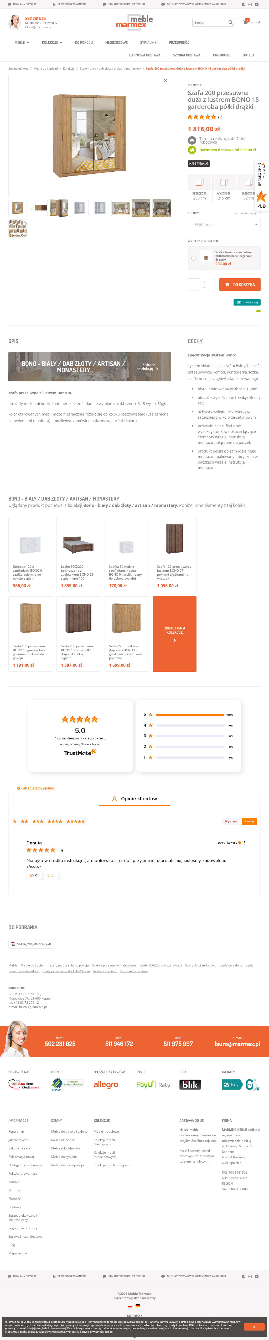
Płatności (15, 1198)
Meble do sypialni (46, 68)
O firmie (14, 1190)
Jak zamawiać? (18, 1140)
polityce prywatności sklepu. (96, 1331)
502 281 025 (35, 18)
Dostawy (14, 1207)
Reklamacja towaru (22, 1156)
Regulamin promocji (23, 1228)
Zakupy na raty (19, 1148)
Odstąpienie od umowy (25, 1165)
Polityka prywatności (23, 1173)
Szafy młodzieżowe (134, 971)
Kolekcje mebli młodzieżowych (105, 1154)
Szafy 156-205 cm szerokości (161, 965)
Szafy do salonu (231, 965)
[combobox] (224, 224)
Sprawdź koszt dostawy (25, 1236)
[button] (18, 788)
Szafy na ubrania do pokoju (69, 965)
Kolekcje (68, 68)
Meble (13, 965)
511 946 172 (32, 23)
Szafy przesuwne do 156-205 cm (66, 971)
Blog (11, 1245)
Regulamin (16, 1131)
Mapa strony (17, 1253)
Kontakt (13, 1182)
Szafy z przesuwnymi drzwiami (114, 965)
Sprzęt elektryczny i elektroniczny (22, 1217)
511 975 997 (50, 23)
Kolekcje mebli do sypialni (112, 1165)
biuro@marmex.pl (38, 27)
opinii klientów (80, 738)
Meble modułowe (106, 1131)
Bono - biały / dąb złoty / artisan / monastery (110, 68)
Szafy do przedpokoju (200, 965)
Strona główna (18, 68)
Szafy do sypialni (105, 971)
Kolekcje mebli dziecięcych (104, 1142)
